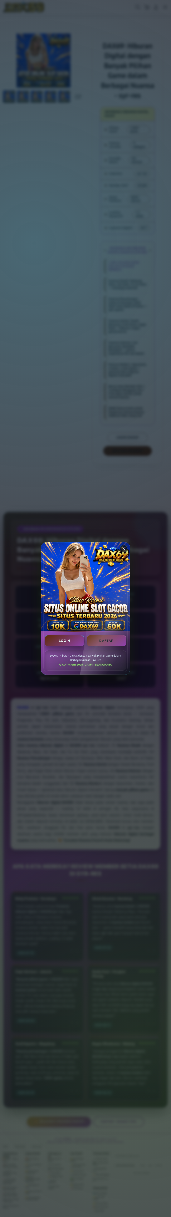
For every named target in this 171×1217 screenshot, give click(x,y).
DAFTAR (106, 640)
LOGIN (64, 640)
